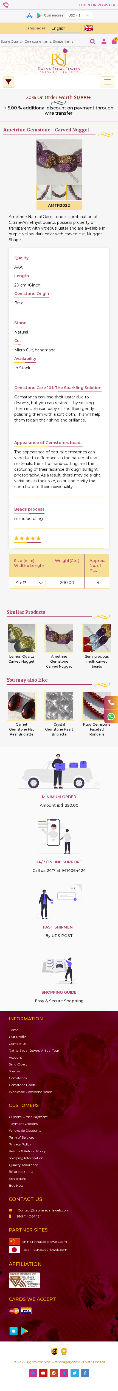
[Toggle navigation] (107, 81)
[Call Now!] (111, 702)
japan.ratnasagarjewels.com (45, 1249)
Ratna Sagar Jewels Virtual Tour (34, 1050)
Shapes (14, 1071)
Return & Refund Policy (27, 1151)
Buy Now (16, 1185)
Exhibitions (17, 1179)
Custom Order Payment (28, 1117)
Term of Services (21, 1137)
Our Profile (17, 1037)
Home (13, 1030)
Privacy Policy (20, 1144)
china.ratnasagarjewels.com (45, 1241)
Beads (22, 1085)
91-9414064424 (29, 1216)
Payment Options (23, 1124)
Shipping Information (26, 1158)
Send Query (18, 1064)
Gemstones (18, 1078)
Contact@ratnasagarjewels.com (43, 1210)
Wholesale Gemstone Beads (30, 1092)
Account (15, 1057)
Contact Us (17, 1044)
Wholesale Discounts (25, 1130)
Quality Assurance (23, 1165)
